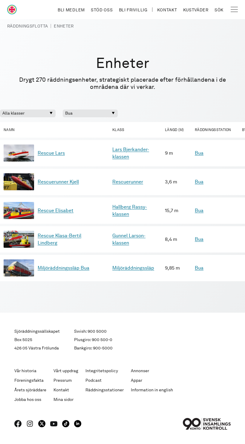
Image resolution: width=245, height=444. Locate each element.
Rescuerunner (127, 182)
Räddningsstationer (104, 389)
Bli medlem (71, 9)
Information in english (152, 389)
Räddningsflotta (27, 26)
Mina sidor (63, 399)
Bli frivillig (133, 9)
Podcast (93, 380)
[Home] (12, 9)
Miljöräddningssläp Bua (63, 268)
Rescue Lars (51, 153)
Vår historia (25, 370)
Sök (219, 9)
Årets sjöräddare (30, 389)
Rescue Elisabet (56, 210)
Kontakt (167, 9)
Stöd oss (102, 9)
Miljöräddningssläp (133, 268)
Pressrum (62, 380)
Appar (136, 380)
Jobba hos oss (27, 399)
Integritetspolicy (101, 370)
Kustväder (196, 9)
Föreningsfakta (29, 380)
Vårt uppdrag (65, 370)
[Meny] (234, 9)
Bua (199, 153)
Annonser (140, 370)
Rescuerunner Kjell (58, 182)
